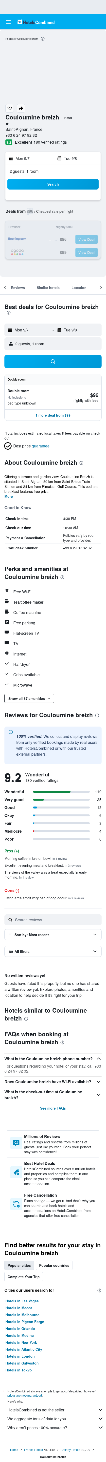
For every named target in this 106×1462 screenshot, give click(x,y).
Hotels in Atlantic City (23, 1349)
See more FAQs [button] (53, 1108)
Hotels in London (20, 1356)
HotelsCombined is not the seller (35, 1410)
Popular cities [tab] (19, 1265)
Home (14, 1449)
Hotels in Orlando (20, 1328)
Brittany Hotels (70, 1449)
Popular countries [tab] (54, 1265)
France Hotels (33, 1449)
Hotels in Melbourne (22, 1314)
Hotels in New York (21, 1342)
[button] (8, 22)
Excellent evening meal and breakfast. (42, 865)
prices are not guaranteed (24, 1395)
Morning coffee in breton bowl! (35, 858)
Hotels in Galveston (22, 1363)
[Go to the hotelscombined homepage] (36, 21)
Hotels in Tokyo (18, 1369)
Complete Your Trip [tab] (24, 1276)
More (8, 496)
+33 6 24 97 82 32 (21, 135)
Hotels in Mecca (18, 1307)
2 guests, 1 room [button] (24, 171)
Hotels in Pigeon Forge (24, 1321)
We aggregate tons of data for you (36, 1419)
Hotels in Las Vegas (22, 1300)
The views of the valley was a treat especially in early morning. (45, 875)
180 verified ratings (50, 142)
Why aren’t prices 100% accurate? (37, 1427)
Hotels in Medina (19, 1335)
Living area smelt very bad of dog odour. (44, 897)
